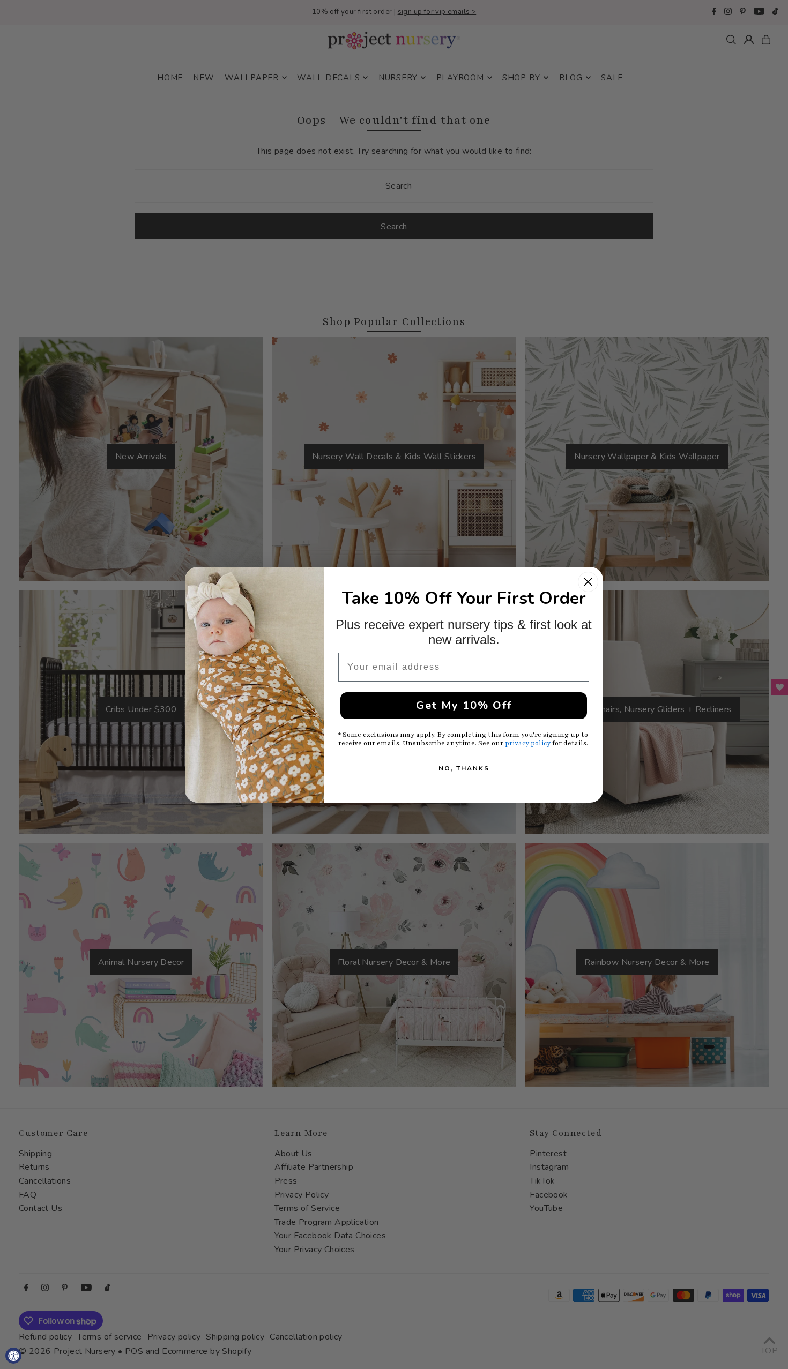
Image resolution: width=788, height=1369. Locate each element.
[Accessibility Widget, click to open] (13, 1356)
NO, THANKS (463, 768)
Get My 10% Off (464, 705)
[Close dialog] (588, 582)
